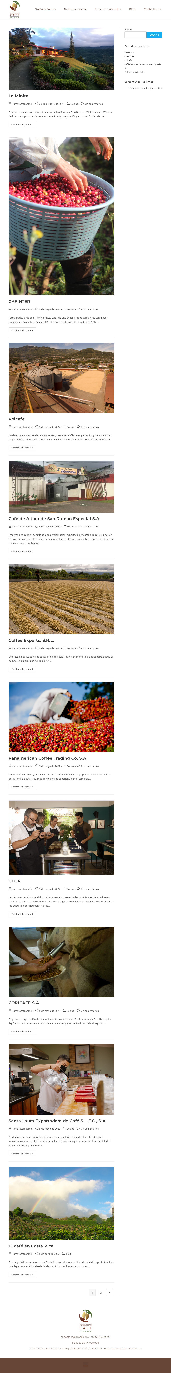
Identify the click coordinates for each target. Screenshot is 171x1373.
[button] (85, 1364)
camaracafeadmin (22, 103)
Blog (68, 1253)
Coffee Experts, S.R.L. (31, 640)
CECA (14, 881)
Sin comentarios (94, 103)
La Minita (18, 95)
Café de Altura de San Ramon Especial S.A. (55, 518)
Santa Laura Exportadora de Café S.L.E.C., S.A (57, 1120)
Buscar (128, 29)
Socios (74, 103)
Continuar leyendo (23, 124)
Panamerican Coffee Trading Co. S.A (47, 758)
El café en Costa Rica (32, 1246)
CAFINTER (19, 301)
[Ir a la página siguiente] (109, 1292)
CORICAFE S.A (24, 1002)
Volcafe (17, 419)
